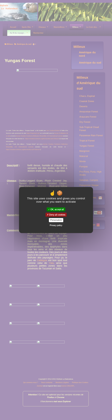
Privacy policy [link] (56, 225)
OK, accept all (57, 209)
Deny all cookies (57, 215)
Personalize (56, 220)
